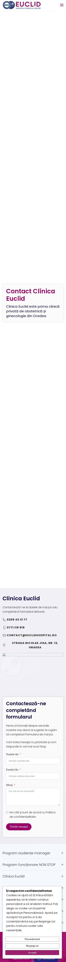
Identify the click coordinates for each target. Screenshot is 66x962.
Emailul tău (12, 769)
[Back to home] (22, 5)
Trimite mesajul (19, 826)
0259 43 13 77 (17, 620)
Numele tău (12, 754)
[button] (61, 5)
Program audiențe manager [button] (26, 853)
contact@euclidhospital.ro (32, 635)
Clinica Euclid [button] (14, 876)
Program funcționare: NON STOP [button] (29, 864)
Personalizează (32, 939)
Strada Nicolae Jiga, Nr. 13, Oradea (35, 645)
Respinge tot (32, 946)
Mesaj (9, 785)
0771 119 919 (16, 627)
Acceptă (32, 952)
